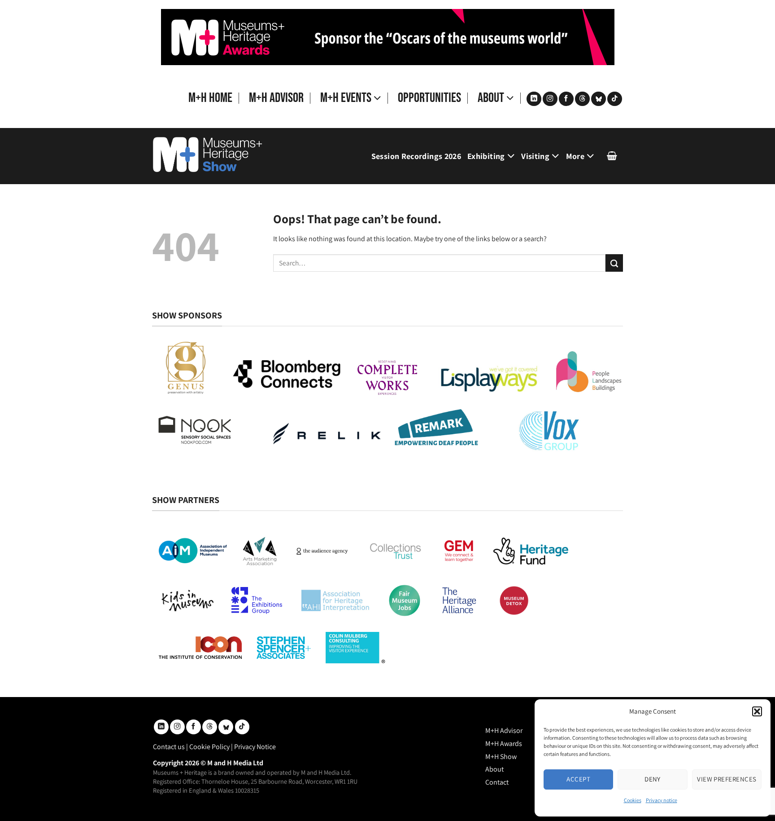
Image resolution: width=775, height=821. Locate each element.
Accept (578, 779)
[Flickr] (598, 99)
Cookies (632, 800)
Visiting (535, 156)
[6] (387, 36)
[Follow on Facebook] (566, 99)
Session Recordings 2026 (416, 156)
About (491, 98)
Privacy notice (661, 800)
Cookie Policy (209, 746)
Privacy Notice (255, 746)
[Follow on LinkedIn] (534, 99)
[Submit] (614, 263)
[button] (757, 711)
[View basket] (612, 156)
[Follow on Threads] (582, 99)
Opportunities (429, 98)
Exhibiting (486, 156)
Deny (652, 779)
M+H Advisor (276, 98)
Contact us (169, 746)
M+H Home (210, 98)
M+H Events (345, 98)
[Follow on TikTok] (614, 99)
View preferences (726, 779)
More (575, 156)
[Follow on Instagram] (550, 99)
